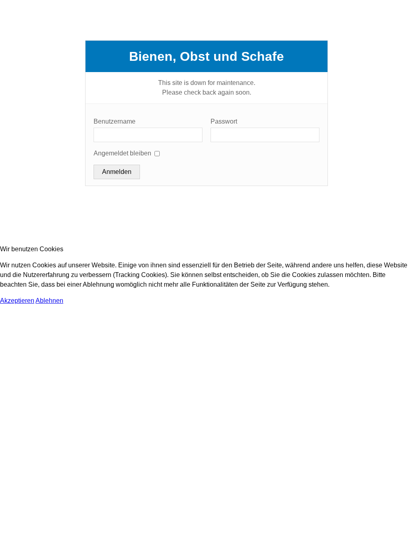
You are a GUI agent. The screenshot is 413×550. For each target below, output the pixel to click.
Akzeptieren (17, 300)
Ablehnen (49, 300)
